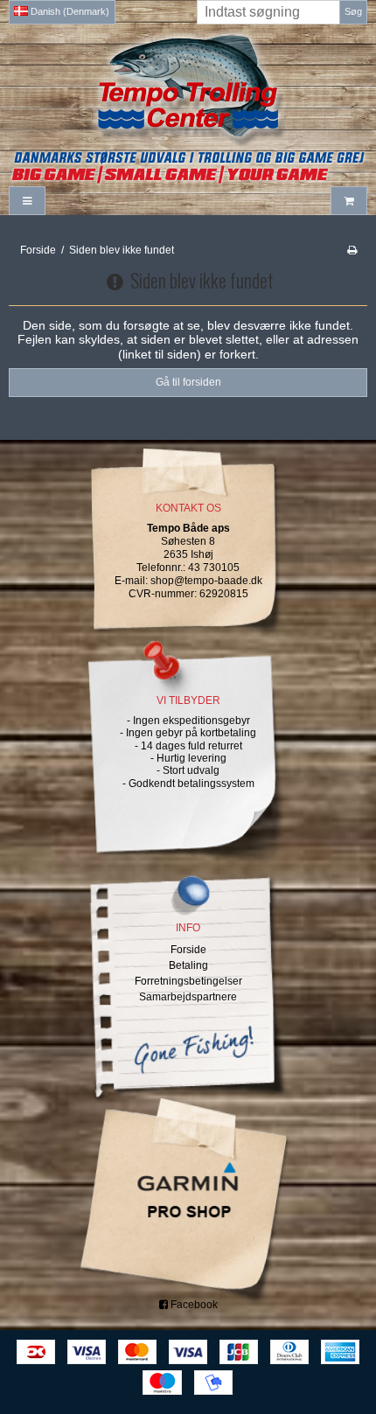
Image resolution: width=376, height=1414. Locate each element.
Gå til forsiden (188, 382)
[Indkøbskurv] (349, 200)
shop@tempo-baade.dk (206, 581)
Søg (353, 11)
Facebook (193, 1305)
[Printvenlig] (352, 250)
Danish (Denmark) (68, 11)
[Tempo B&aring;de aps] (188, 86)
